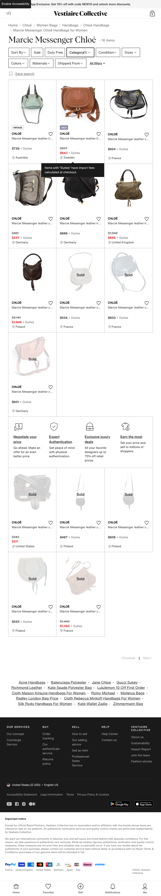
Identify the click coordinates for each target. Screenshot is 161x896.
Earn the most (131, 436)
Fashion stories (141, 761)
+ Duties (26, 148)
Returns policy (48, 761)
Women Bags (46, 25)
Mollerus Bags (132, 693)
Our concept (15, 734)
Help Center (109, 734)
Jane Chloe (101, 682)
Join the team (140, 755)
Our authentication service (53, 748)
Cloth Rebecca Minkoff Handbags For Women (102, 698)
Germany (59, 869)
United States (43, 869)
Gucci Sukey (127, 682)
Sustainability (140, 743)
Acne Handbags (32, 682)
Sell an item (80, 750)
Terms (70, 795)
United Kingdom (24, 869)
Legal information (51, 795)
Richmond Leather (26, 687)
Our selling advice (79, 742)
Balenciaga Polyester (68, 682)
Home (13, 25)
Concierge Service (14, 742)
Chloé (27, 25)
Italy (78, 869)
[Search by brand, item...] (8, 13)
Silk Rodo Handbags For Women (45, 703)
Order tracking (48, 736)
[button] (152, 13)
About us (137, 737)
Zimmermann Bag (128, 703)
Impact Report (141, 749)
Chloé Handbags (96, 25)
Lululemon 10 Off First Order (121, 687)
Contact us (109, 740)
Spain (70, 869)
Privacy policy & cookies (93, 795)
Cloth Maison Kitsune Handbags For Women (49, 693)
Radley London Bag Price (37, 698)
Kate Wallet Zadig (93, 703)
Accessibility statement (22, 795)
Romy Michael (103, 693)
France (9, 869)
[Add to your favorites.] (50, 134)
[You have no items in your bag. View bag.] (152, 13)
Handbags (70, 25)
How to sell (79, 734)
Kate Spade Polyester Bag (70, 687)
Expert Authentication (60, 439)
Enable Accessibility (15, 4)
